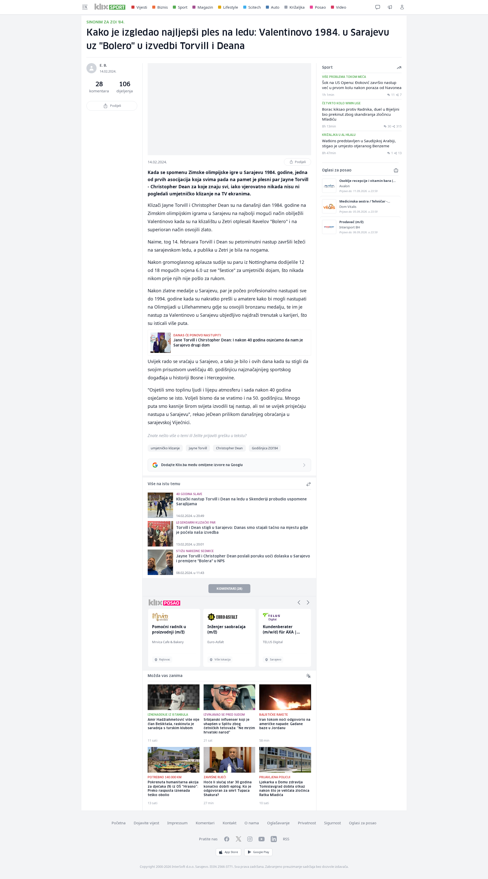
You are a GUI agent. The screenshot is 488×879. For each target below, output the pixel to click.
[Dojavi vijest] (389, 7)
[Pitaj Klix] (377, 7)
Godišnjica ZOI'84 (265, 448)
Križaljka (297, 7)
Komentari (205, 822)
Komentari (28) (229, 588)
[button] (299, 602)
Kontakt (229, 822)
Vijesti (141, 7)
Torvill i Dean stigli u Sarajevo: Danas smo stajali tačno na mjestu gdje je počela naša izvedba (242, 530)
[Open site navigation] (84, 7)
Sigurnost (332, 822)
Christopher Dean (229, 448)
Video (341, 7)
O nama (252, 822)
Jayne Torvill (198, 448)
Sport (182, 7)
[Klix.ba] (110, 7)
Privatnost (307, 822)
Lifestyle (230, 7)
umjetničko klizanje (165, 448)
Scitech (254, 7)
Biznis (162, 7)
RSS (286, 838)
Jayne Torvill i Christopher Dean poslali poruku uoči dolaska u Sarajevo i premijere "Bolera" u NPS (243, 559)
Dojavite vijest (146, 822)
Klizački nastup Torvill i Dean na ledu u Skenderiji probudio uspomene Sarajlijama (241, 502)
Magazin (205, 7)
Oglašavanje (278, 822)
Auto (275, 7)
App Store (231, 852)
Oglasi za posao (362, 822)
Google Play (261, 852)
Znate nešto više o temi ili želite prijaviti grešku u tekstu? (197, 435)
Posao (320, 7)
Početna (119, 822)
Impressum (177, 822)
